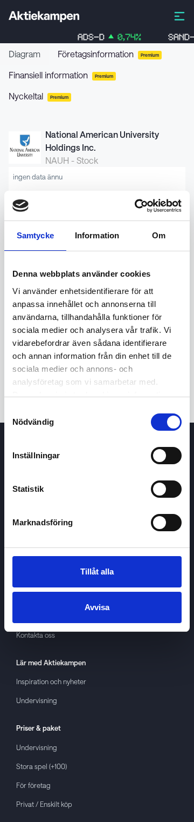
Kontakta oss (35, 635)
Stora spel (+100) (41, 766)
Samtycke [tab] (35, 235)
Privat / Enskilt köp (44, 804)
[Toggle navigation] (179, 15)
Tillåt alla (97, 571)
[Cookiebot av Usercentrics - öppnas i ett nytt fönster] (137, 206)
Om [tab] (158, 235)
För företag (33, 785)
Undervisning (36, 700)
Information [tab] (97, 235)
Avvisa (97, 607)
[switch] (166, 455)
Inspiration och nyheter (51, 681)
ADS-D (102, 37)
